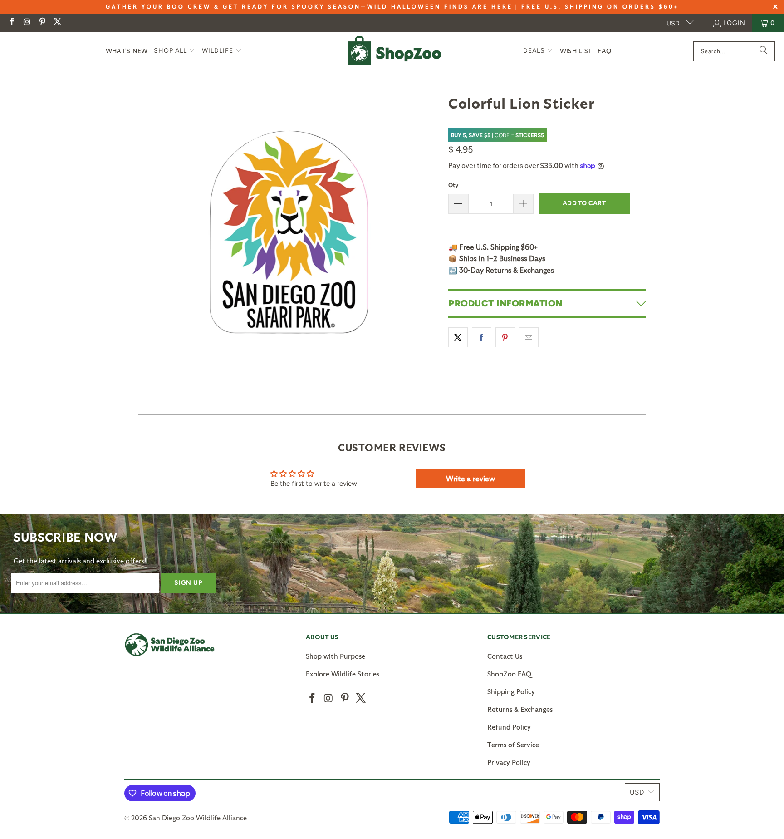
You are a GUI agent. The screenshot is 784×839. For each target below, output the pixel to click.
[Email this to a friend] (529, 337)
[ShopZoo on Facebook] (11, 22)
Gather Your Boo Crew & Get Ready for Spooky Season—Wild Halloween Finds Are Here (309, 6)
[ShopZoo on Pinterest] (41, 22)
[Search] (763, 51)
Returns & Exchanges (520, 709)
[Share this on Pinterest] (505, 337)
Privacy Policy (508, 762)
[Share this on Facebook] (481, 337)
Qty (453, 185)
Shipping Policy (511, 691)
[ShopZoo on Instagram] (26, 22)
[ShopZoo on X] (57, 22)
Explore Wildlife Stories (342, 674)
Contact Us (504, 656)
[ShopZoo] (394, 51)
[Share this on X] (458, 337)
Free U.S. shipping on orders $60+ (600, 6)
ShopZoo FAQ (509, 674)
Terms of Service (513, 744)
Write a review (470, 478)
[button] (175, 51)
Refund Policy (509, 727)
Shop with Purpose (335, 656)
